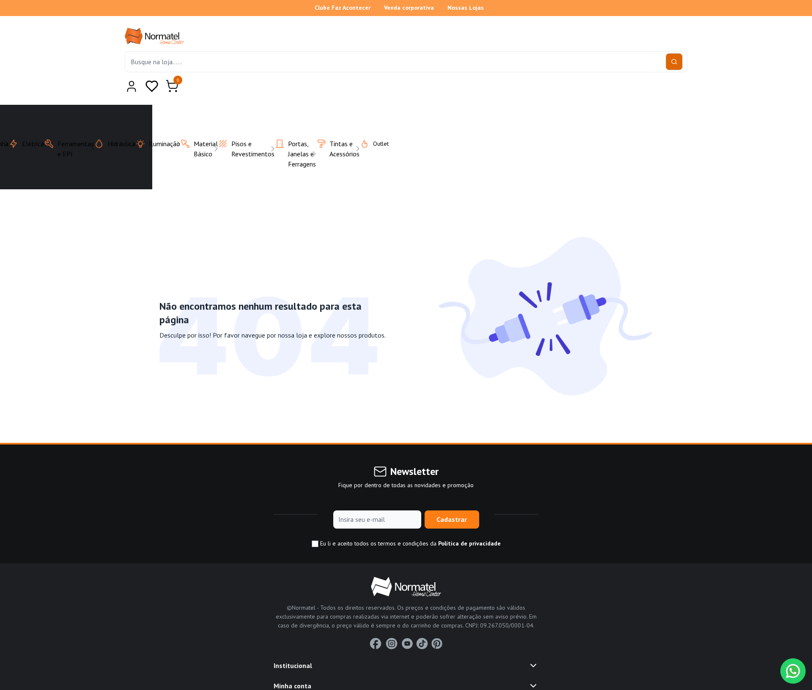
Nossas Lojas (465, 7)
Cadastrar (451, 498)
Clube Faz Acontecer (342, 7)
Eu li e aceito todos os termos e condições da (409, 522)
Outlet (376, 123)
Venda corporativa (409, 7)
